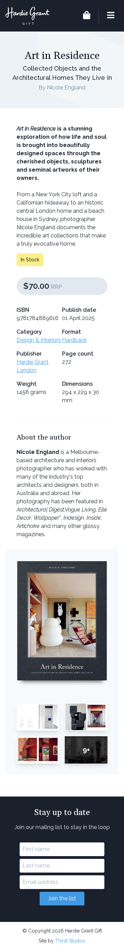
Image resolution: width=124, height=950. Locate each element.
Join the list (62, 898)
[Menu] (106, 16)
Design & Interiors (39, 340)
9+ (86, 750)
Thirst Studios (70, 940)
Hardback (74, 340)
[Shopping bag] (86, 16)
